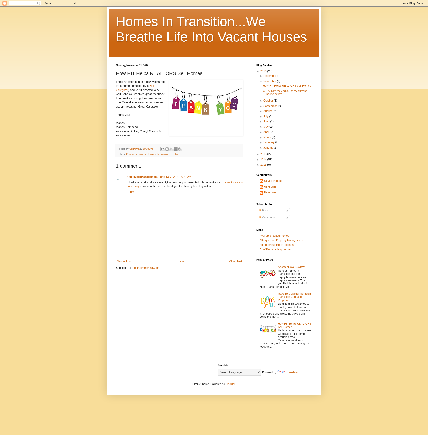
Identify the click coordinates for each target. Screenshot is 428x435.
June (266, 121)
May (266, 126)
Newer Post (124, 261)
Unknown (270, 186)
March (267, 137)
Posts (265, 210)
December (270, 75)
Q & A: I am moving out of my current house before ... (285, 92)
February (269, 142)
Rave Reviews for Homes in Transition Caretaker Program (295, 297)
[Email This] (162, 149)
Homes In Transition (159, 154)
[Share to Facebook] (175, 149)
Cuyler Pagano (273, 180)
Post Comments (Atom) (146, 267)
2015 (263, 154)
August (268, 111)
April (266, 132)
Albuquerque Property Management (281, 240)
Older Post (235, 261)
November (270, 81)
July (266, 116)
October (268, 100)
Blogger (230, 384)
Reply (130, 191)
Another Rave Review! (291, 267)
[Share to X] (171, 149)
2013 (263, 164)
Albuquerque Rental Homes (277, 244)
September (270, 106)
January (268, 147)
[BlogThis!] (167, 149)
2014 (263, 159)
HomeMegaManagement (142, 176)
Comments (268, 217)
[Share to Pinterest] (179, 149)
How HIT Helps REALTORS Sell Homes (287, 85)
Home (180, 261)
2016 (263, 71)
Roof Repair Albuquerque (275, 249)
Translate (292, 372)
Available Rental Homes (274, 235)
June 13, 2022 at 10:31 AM (175, 176)
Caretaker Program (136, 154)
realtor (175, 154)
